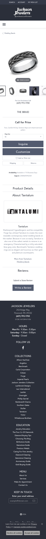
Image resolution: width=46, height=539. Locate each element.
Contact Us (23, 485)
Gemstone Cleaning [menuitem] (23, 458)
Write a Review (23, 287)
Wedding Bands (9, 33)
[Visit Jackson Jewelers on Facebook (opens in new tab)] (23, 347)
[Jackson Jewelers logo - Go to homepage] (23, 12)
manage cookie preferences (24, 527)
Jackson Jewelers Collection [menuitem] (23, 382)
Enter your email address (23, 496)
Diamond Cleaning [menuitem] (23, 455)
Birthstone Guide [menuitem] (23, 442)
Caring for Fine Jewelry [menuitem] (23, 451)
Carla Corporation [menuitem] (23, 369)
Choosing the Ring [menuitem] (23, 438)
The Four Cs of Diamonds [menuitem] (23, 432)
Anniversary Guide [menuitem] (23, 461)
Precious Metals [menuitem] (23, 448)
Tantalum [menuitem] (23, 411)
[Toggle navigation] (4, 24)
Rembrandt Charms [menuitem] (23, 402)
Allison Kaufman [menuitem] (23, 360)
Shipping (13, 163)
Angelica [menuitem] (23, 363)
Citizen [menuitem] (23, 373)
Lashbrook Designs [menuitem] (23, 385)
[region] (23, 62)
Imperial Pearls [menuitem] (23, 379)
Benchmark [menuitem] (23, 366)
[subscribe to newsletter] (34, 500)
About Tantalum (23, 195)
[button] (12, 2)
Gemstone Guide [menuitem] (23, 445)
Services (23, 478)
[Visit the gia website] (23, 514)
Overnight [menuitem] (23, 395)
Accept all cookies (32, 533)
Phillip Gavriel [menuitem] (23, 398)
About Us (23, 475)
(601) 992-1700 (23, 103)
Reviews (23, 270)
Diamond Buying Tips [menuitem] (23, 435)
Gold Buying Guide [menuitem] (23, 464)
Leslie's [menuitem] (23, 392)
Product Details (23, 188)
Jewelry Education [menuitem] (23, 429)
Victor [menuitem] (23, 415)
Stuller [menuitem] (23, 408)
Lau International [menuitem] (23, 389)
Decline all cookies (14, 533)
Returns (33, 163)
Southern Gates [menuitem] (23, 405)
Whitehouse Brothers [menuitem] (23, 418)
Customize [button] (23, 152)
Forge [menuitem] (23, 376)
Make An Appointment (23, 482)
